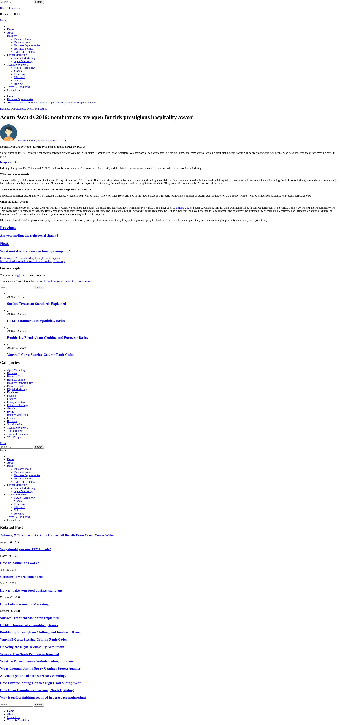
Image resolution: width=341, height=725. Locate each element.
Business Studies (23, 48)
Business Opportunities (27, 45)
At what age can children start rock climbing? (33, 676)
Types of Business (24, 51)
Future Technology (25, 67)
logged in (20, 275)
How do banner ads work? (19, 563)
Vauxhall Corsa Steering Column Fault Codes (40, 354)
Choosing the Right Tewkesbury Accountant (32, 647)
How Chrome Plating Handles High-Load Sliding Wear (40, 683)
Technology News (17, 64)
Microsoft (19, 77)
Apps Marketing (23, 61)
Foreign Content (16, 402)
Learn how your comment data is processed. (68, 281)
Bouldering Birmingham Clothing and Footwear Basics (47, 337)
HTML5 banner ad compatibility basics (36, 321)
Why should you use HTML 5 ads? (25, 549)
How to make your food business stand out (31, 590)
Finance (11, 398)
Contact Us (13, 90)
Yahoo (17, 80)
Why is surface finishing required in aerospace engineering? (43, 697)
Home (10, 29)
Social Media (14, 424)
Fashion (11, 395)
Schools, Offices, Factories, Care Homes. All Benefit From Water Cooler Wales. (57, 535)
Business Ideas (22, 38)
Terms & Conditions (18, 86)
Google (18, 70)
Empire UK (182, 207)
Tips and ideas (15, 430)
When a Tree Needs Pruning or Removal (29, 654)
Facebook (19, 74)
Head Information (10, 8)
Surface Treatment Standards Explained (36, 304)
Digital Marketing (17, 54)
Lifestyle (12, 417)
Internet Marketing (24, 58)
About (10, 32)
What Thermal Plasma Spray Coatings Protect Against (40, 668)
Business (12, 35)
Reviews (19, 83)
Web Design (14, 437)
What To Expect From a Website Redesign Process (36, 661)
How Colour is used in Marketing (24, 604)
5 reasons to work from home (21, 577)
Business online (23, 42)
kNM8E (22, 140)
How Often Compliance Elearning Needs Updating (37, 690)
